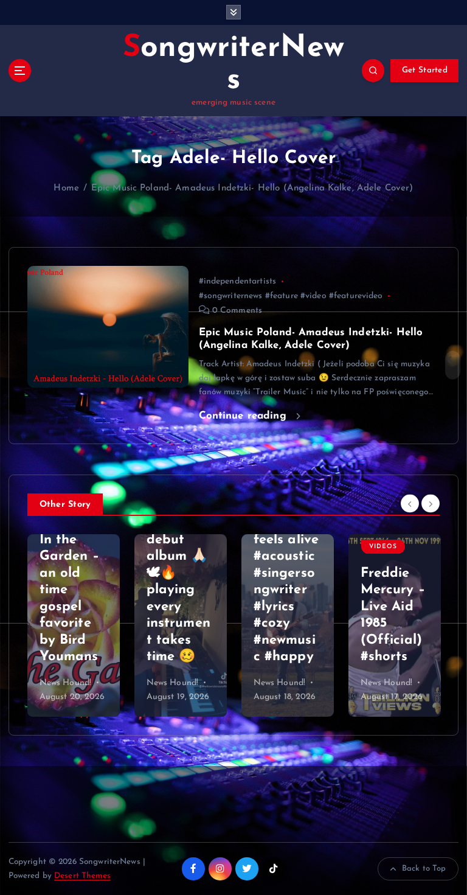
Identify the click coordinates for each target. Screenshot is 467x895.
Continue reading (244, 416)
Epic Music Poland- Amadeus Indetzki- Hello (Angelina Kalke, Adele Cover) (252, 188)
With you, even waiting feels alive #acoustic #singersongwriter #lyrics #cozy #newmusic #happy (179, 573)
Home (66, 188)
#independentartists (238, 281)
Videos (276, 546)
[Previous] (410, 504)
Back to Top (424, 868)
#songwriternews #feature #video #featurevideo (291, 296)
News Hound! (66, 683)
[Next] (430, 504)
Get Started (425, 70)
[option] (73, 625)
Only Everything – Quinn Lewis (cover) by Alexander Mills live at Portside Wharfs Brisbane (394, 573)
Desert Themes (82, 876)
